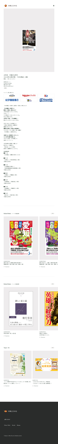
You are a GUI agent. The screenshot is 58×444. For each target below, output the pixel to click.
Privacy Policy (7, 425)
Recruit (13, 425)
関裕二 (5, 78)
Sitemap (18, 425)
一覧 (52, 213)
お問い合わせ (7, 419)
